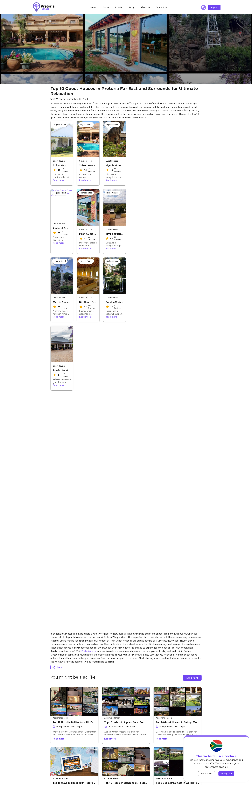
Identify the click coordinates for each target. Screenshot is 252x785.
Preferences (206, 773)
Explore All (192, 677)
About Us (145, 7)
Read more (58, 180)
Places (106, 7)
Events (118, 7)
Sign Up (214, 7)
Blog (131, 7)
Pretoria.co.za (88, 651)
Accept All (226, 773)
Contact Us (161, 7)
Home (93, 7)
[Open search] (203, 7)
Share (59, 667)
